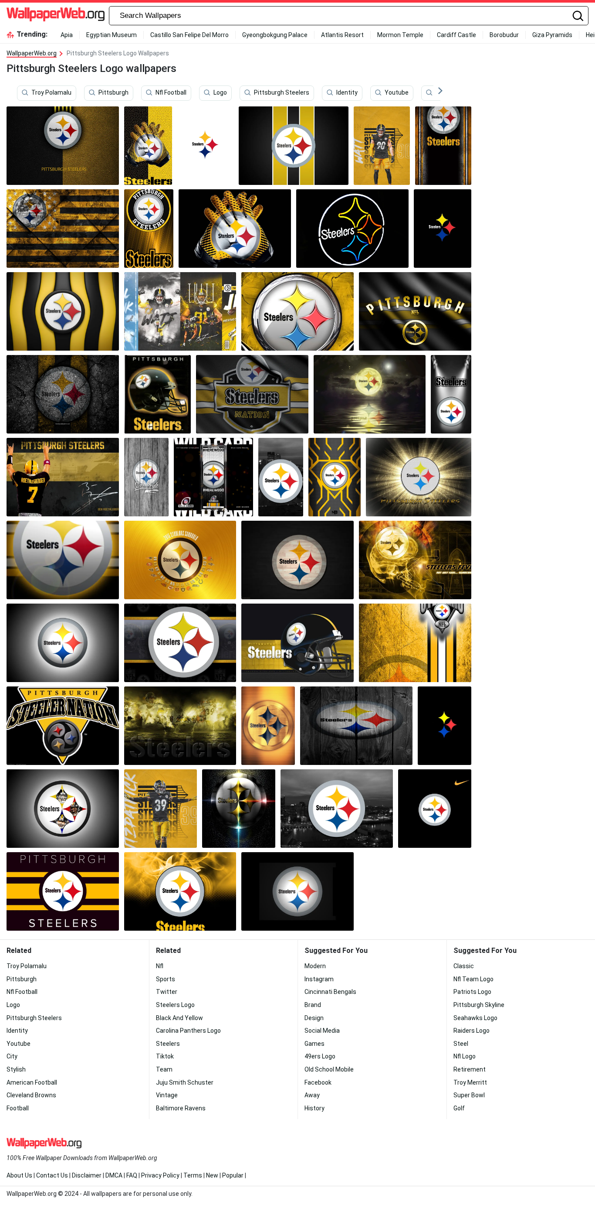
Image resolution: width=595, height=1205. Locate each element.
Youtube (397, 92)
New (212, 1175)
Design (314, 1017)
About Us (19, 1175)
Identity (347, 92)
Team (164, 1069)
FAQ (131, 1175)
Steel (460, 1043)
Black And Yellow (179, 1017)
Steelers (168, 1043)
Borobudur (504, 34)
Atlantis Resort (342, 34)
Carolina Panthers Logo (188, 1030)
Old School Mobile (329, 1069)
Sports (165, 979)
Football (18, 1108)
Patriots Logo (472, 991)
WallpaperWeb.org (32, 53)
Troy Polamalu (51, 92)
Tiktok (165, 1056)
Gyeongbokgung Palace (275, 34)
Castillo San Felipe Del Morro (189, 34)
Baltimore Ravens (181, 1108)
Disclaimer (86, 1175)
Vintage (167, 1095)
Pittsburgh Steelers (281, 92)
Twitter (166, 991)
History (314, 1108)
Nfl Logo (464, 1056)
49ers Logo (319, 1056)
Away (312, 1095)
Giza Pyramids (552, 34)
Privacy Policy (160, 1175)
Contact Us (52, 1175)
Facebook (317, 1082)
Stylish (16, 1069)
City (12, 1056)
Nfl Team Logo (473, 979)
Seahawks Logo (475, 1017)
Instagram (319, 979)
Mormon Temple (400, 34)
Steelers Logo (175, 1004)
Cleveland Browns (31, 1095)
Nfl (159, 966)
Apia (67, 34)
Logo (220, 92)
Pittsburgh (113, 92)
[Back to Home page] (56, 15)
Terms (192, 1175)
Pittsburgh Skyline (478, 1004)
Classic (463, 966)
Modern (315, 966)
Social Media (322, 1030)
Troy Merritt (470, 1082)
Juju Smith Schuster (184, 1082)
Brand (312, 1004)
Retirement (469, 1069)
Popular (232, 1175)
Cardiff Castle (456, 34)
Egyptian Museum (111, 34)
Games (314, 1043)
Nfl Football (171, 92)
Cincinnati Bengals (330, 991)
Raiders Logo (471, 1030)
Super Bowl (469, 1095)
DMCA (113, 1175)
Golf (459, 1108)
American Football (32, 1082)
